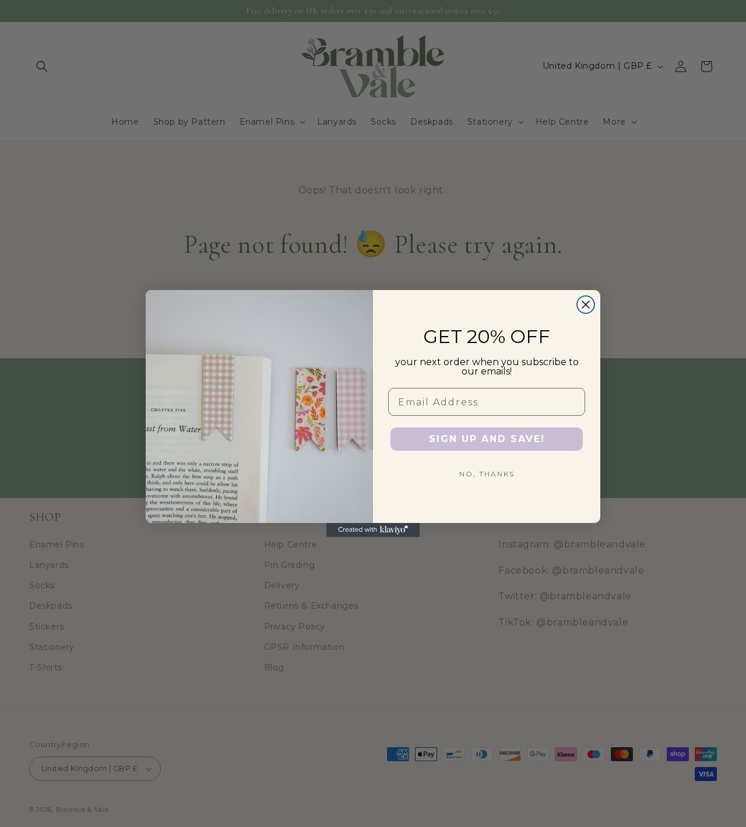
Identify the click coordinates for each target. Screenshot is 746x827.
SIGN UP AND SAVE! (487, 438)
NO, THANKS (487, 473)
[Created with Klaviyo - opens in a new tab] (373, 530)
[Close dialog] (585, 304)
